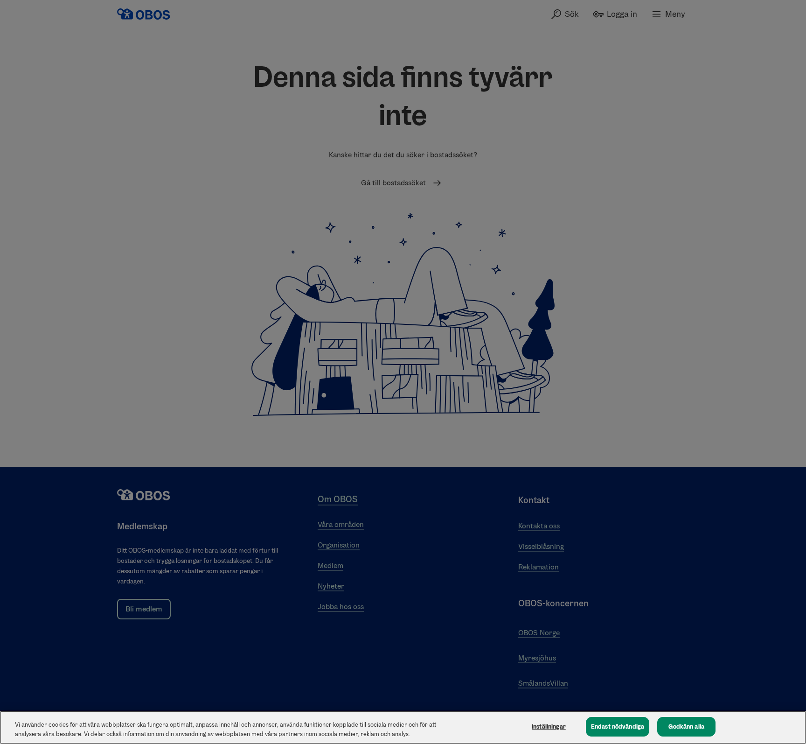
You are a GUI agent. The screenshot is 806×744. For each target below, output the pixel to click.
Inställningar (549, 726)
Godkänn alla (686, 726)
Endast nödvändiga (617, 726)
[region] (403, 727)
